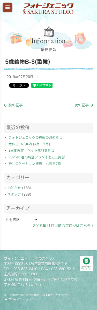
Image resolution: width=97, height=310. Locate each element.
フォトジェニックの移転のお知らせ (35, 137)
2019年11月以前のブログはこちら (62, 226)
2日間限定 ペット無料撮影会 (31, 150)
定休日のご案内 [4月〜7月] (29, 144)
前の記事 (15, 105)
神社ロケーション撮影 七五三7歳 (35, 163)
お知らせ (14, 188)
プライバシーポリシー (22, 299)
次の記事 (82, 105)
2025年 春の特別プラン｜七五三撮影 (37, 157)
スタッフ (14, 194)
